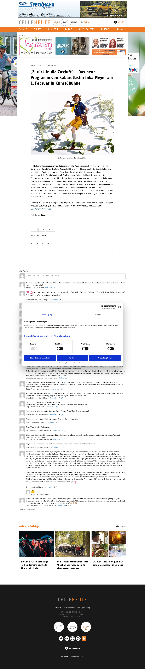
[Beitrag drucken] (48, 243)
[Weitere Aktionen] (113, 65)
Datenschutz (75, 657)
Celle (38, 235)
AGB (83, 657)
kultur (34, 230)
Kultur (44, 235)
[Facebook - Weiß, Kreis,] (61, 638)
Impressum (65, 657)
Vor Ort (33, 235)
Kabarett (50, 230)
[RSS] (84, 638)
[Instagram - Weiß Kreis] (78, 638)
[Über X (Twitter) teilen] (37, 243)
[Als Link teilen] (43, 243)
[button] (69, 29)
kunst (42, 230)
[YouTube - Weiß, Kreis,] (66, 638)
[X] (72, 638)
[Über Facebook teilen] (32, 243)
